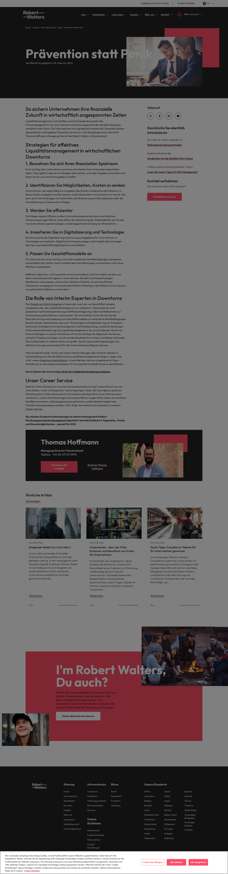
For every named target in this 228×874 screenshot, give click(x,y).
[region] (114, 862)
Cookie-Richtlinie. (32, 870)
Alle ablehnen (176, 862)
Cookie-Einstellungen (153, 862)
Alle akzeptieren (198, 862)
